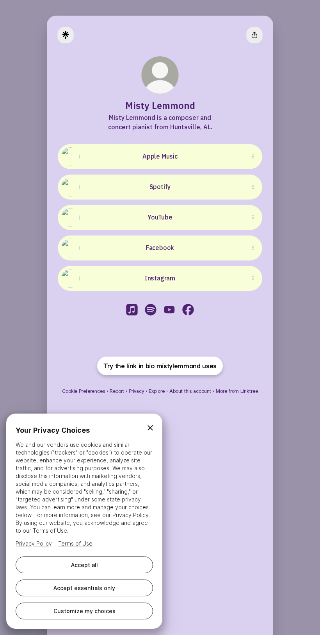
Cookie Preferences (83, 391)
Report (117, 391)
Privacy (136, 391)
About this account (190, 391)
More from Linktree (237, 391)
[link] (132, 309)
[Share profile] (254, 35)
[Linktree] (65, 35)
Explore (157, 391)
